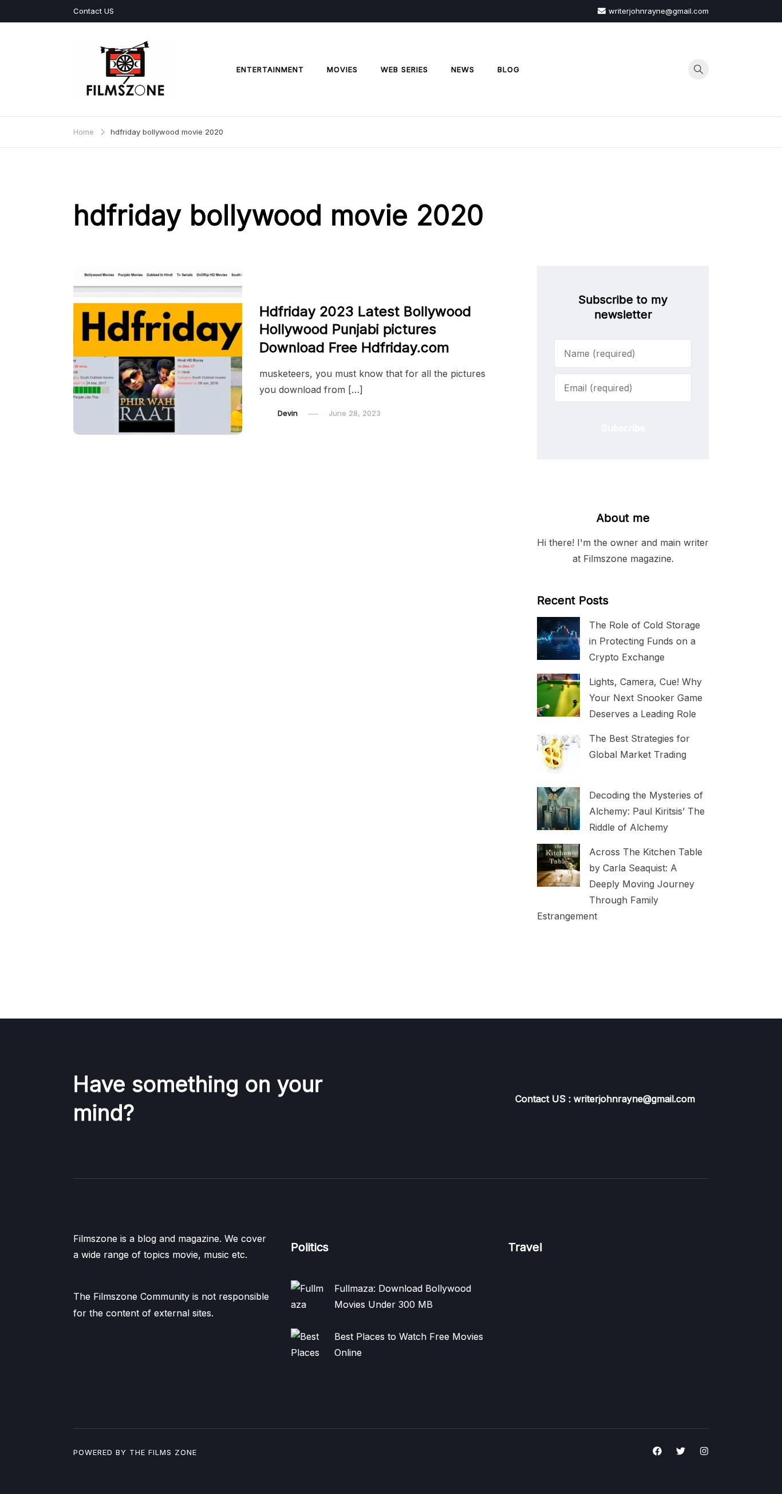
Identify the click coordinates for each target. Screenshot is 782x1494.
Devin (288, 413)
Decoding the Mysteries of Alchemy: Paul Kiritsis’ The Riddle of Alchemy (647, 811)
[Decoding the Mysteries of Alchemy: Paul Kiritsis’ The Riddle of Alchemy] (558, 808)
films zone (172, 1452)
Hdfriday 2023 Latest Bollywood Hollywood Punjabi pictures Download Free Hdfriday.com (365, 329)
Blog (508, 69)
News (463, 69)
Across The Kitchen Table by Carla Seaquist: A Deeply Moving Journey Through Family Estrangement (619, 884)
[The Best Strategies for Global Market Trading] (558, 751)
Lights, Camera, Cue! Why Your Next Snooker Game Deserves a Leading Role (645, 698)
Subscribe (623, 428)
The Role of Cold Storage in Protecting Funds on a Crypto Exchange (644, 641)
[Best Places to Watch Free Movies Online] (308, 1345)
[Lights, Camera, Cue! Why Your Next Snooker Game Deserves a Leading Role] (558, 695)
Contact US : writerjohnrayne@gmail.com (605, 1098)
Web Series (404, 69)
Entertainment (270, 69)
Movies (342, 69)
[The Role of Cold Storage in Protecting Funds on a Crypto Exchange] (558, 638)
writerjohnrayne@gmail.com (659, 10)
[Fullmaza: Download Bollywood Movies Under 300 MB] (308, 1297)
